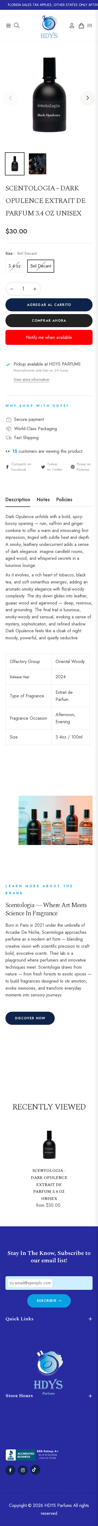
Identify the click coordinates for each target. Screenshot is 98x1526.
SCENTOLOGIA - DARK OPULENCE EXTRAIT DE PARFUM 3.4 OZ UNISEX (49, 1185)
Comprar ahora (49, 320)
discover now (30, 1018)
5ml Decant (40, 266)
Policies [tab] (64, 500)
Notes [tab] (43, 500)
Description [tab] (17, 500)
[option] (49, 95)
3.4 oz (14, 266)
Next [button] (88, 98)
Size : (21, 253)
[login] (69, 25)
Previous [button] (10, 98)
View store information (31, 379)
